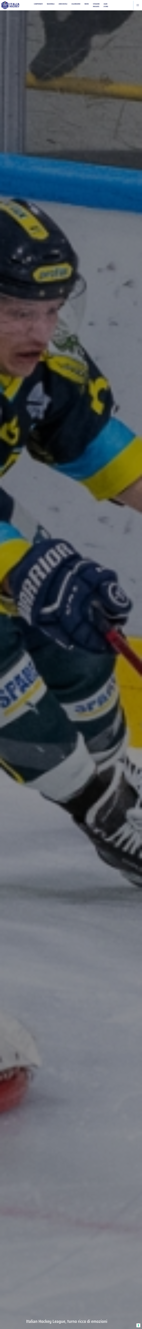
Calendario (75, 4)
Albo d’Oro (106, 5)
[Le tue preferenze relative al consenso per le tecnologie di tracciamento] (138, 1325)
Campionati (38, 4)
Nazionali (50, 4)
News (87, 4)
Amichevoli (63, 4)
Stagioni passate (96, 5)
